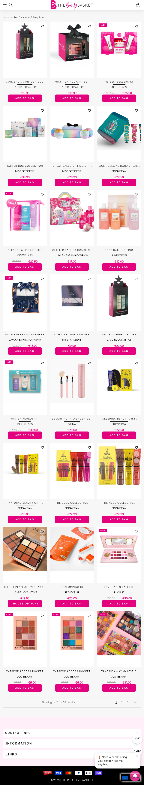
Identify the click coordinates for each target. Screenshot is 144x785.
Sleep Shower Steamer (72, 334)
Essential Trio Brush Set (72, 418)
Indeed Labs (119, 87)
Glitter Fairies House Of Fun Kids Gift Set (72, 250)
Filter (137, 750)
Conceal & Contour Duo (25, 81)
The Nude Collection (119, 502)
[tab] (72, 733)
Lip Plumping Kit (72, 587)
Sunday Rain (119, 255)
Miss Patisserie (24, 171)
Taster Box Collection (25, 165)
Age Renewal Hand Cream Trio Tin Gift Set (119, 166)
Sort (137, 738)
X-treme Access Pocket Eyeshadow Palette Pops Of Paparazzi (72, 671)
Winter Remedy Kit (25, 418)
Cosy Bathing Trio (119, 250)
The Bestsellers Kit (119, 81)
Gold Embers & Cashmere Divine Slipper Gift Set (24, 334)
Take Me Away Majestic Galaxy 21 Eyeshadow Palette (119, 671)
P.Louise (119, 592)
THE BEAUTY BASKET (77, 780)
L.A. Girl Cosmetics (25, 87)
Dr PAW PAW (119, 171)
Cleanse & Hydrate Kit (25, 250)
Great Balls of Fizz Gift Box (72, 166)
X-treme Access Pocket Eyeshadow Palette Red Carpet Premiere (25, 671)
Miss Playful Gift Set (72, 81)
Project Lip (72, 592)
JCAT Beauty (24, 676)
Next (136, 702)
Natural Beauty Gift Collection (25, 503)
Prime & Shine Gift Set (119, 334)
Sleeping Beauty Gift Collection (119, 418)
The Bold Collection (72, 502)
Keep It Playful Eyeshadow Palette (25, 587)
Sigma (72, 424)
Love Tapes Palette (119, 587)
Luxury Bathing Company (72, 255)
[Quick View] (42, 33)
